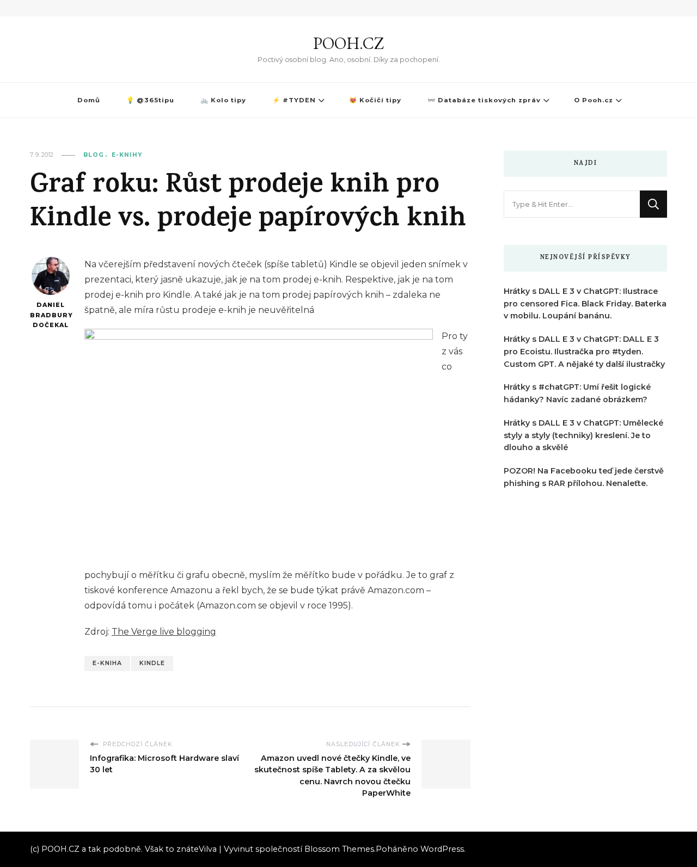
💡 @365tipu (150, 100)
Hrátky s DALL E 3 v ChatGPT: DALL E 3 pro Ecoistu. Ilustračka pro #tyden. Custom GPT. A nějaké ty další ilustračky (584, 351)
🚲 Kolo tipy (223, 100)
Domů (88, 100)
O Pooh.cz (593, 100)
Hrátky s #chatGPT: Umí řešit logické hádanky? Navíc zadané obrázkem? (577, 393)
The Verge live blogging (164, 631)
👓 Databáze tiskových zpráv (484, 100)
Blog (93, 154)
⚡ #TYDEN (294, 100)
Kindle (152, 663)
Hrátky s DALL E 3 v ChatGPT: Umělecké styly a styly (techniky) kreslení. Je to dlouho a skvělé (583, 435)
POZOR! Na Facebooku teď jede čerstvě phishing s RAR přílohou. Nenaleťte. (584, 477)
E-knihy (127, 154)
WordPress (442, 849)
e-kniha (107, 663)
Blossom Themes (339, 849)
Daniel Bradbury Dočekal (50, 315)
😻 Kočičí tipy (375, 100)
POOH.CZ (348, 43)
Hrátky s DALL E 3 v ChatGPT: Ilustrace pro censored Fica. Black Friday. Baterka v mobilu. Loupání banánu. (585, 303)
